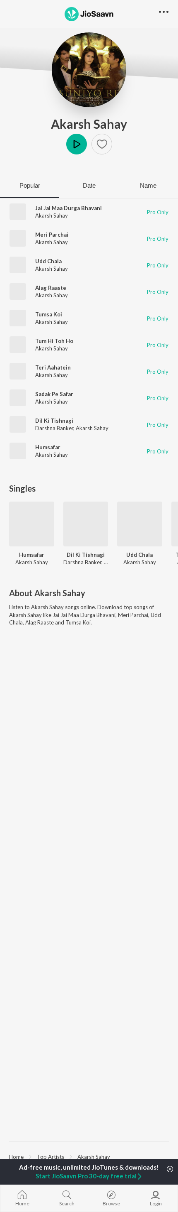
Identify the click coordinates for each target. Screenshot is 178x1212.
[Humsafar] (31, 524)
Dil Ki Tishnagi (54, 420)
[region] (89, 1156)
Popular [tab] (29, 185)
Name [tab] (148, 185)
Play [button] (76, 144)
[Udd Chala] (139, 524)
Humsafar (47, 447)
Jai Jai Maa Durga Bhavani (68, 208)
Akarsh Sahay (89, 123)
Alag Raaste (50, 287)
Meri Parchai (51, 234)
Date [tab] (89, 185)
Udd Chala (48, 261)
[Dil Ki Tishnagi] (85, 524)
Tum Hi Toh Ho (54, 341)
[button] (101, 144)
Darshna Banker (54, 428)
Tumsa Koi (48, 314)
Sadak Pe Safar (54, 394)
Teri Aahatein (53, 367)
